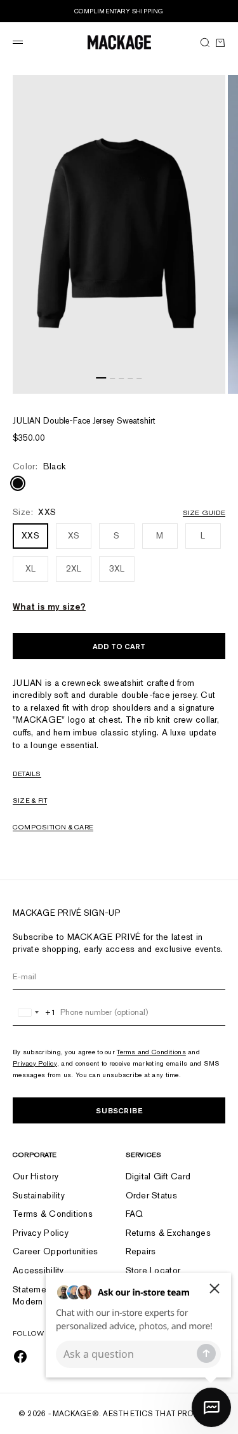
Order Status (151, 1195)
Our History (35, 1176)
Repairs (141, 1251)
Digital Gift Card (158, 1176)
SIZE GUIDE (204, 512)
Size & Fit (30, 800)
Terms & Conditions (53, 1213)
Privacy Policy (35, 1063)
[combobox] (34, 1012)
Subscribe (119, 1110)
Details (27, 773)
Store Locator (153, 1270)
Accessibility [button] (38, 1270)
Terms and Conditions (151, 1051)
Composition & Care (53, 826)
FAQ (134, 1213)
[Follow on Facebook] (20, 1356)
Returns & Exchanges (168, 1232)
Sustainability (39, 1195)
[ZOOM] (212, 381)
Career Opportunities (55, 1251)
